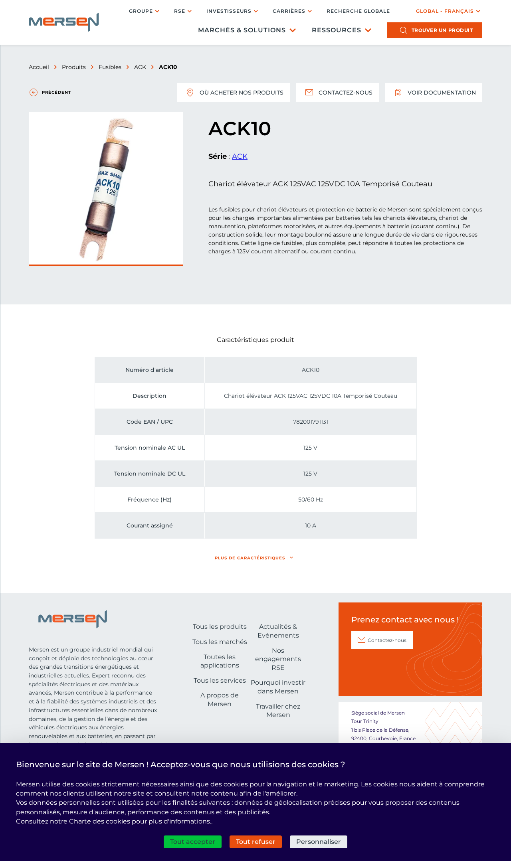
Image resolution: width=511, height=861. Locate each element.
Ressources (336, 30)
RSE (179, 11)
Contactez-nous (345, 92)
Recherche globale (358, 11)
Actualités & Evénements (278, 631)
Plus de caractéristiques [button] (250, 558)
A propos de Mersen (219, 699)
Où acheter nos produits (241, 92)
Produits (74, 67)
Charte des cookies (99, 821)
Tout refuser (255, 841)
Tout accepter (192, 841)
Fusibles (110, 67)
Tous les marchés (219, 642)
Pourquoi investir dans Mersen (278, 687)
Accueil (39, 67)
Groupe (141, 11)
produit (442, 30)
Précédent (56, 92)
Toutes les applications (219, 661)
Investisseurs (229, 11)
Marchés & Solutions (242, 30)
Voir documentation (442, 92)
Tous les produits (220, 626)
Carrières (289, 11)
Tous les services (220, 680)
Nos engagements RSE (278, 659)
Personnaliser (318, 841)
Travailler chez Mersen (278, 711)
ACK (140, 67)
